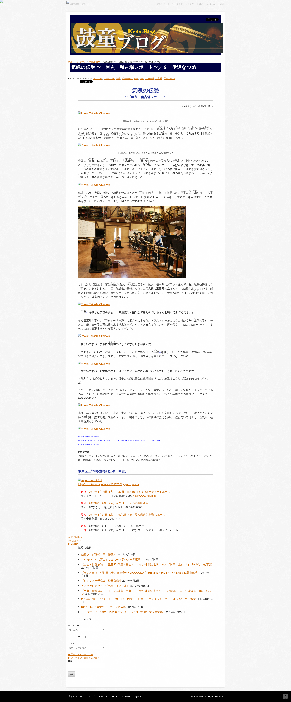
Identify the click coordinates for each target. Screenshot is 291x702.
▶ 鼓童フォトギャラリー (80, 654)
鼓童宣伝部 (169, 78)
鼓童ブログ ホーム (77, 61)
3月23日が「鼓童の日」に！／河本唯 (103, 607)
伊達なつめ (109, 78)
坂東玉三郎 (127, 78)
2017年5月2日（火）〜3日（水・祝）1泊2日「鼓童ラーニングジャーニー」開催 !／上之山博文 (138, 599)
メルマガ (190, 3)
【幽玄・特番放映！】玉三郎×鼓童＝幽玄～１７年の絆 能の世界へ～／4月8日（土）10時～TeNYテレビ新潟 (146, 564)
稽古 (142, 78)
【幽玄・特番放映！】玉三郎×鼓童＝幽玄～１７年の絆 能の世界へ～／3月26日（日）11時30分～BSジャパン (146, 592)
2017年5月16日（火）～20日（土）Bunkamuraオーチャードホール (129, 492)
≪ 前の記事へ (75, 537)
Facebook (210, 3)
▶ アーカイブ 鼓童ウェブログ (83, 657)
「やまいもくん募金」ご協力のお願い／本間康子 (110, 559)
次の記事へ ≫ (75, 540)
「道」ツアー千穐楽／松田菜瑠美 (101, 580)
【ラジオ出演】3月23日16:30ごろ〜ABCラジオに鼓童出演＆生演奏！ (123, 612)
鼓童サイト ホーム (165, 3)
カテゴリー (73, 643)
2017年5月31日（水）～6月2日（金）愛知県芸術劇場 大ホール (127, 514)
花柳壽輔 (149, 78)
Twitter (200, 3)
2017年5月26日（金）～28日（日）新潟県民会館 (118, 503)
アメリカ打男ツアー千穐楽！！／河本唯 (105, 586)
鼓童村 (158, 78)
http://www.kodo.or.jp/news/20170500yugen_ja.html (108, 484)
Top (285, 696)
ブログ (179, 3)
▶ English (73, 543)
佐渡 (118, 78)
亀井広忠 (97, 78)
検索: (70, 661)
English (221, 3)
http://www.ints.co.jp (144, 496)
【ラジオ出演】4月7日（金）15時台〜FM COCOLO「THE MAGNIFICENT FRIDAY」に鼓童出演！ (140, 572)
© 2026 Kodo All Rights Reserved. (208, 696)
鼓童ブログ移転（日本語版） (98, 554)
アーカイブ (73, 626)
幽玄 (136, 78)
